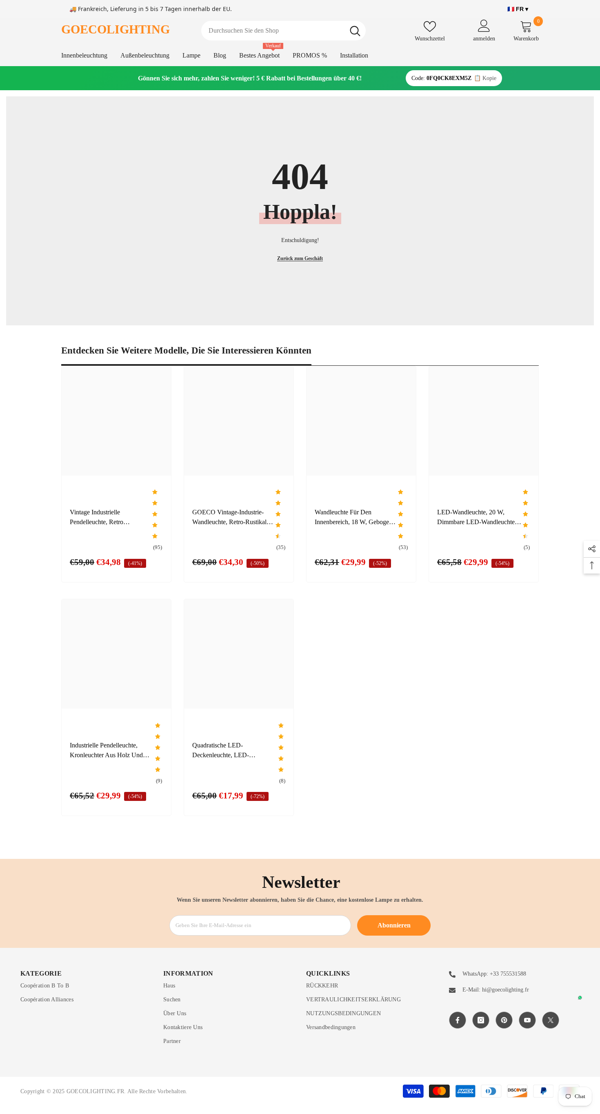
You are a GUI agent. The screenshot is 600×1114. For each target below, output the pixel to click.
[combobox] (272, 30)
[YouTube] (527, 1020)
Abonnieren (394, 925)
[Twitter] (550, 1020)
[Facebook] (457, 1020)
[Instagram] (480, 1020)
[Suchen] (283, 30)
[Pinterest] (504, 1020)
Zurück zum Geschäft (300, 258)
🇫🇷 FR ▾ (517, 9)
